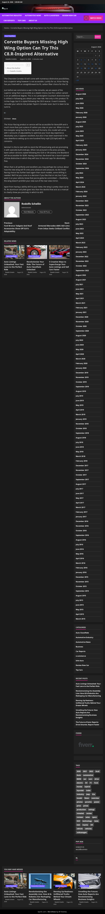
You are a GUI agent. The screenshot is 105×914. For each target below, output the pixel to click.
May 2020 (79, 349)
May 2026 (79, 108)
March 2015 (80, 619)
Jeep (88, 794)
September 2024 (82, 168)
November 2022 (82, 261)
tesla (96, 821)
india (88, 790)
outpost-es (80, 847)
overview (95, 798)
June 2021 (80, 289)
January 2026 (81, 117)
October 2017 (81, 475)
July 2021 (79, 284)
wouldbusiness (81, 849)
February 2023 (81, 247)
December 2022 (82, 256)
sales (88, 817)
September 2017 (82, 479)
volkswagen (82, 832)
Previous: (18, 227)
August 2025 (81, 122)
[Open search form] (81, 18)
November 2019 (82, 377)
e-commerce (81, 656)
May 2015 (79, 609)
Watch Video (95, 18)
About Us (33, 20)
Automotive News (33, 15)
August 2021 (81, 280)
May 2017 (79, 498)
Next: (54, 226)
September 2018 (82, 433)
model (79, 798)
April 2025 (80, 140)
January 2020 (81, 368)
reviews (80, 817)
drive (97, 779)
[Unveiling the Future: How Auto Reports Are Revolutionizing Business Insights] (89, 881)
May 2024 (79, 177)
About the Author (13, 68)
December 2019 (82, 373)
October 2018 (81, 428)
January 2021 (81, 312)
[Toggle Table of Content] (27, 65)
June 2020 (80, 345)
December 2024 (82, 154)
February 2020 (81, 363)
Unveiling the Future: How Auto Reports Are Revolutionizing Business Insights (88, 895)
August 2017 (81, 484)
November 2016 (82, 526)
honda (79, 787)
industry (80, 794)
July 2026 (79, 99)
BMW (79, 779)
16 (99, 64)
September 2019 (82, 386)
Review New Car (69, 15)
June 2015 (80, 605)
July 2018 (79, 442)
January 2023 (81, 252)
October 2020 (81, 326)
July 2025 (79, 126)
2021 (85, 771)
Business (79, 647)
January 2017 (81, 517)
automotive (88, 775)
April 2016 (80, 558)
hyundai (80, 790)
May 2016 (79, 554)
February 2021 (81, 308)
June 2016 (80, 549)
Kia (93, 794)
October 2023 (81, 210)
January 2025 (81, 150)
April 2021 (80, 298)
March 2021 (80, 303)
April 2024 (80, 182)
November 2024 (82, 159)
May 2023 (79, 233)
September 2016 (82, 535)
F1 (91, 783)
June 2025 (80, 131)
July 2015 (79, 600)
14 (92, 64)
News (86, 798)
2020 (78, 771)
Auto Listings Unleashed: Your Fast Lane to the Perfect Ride (14, 265)
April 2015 (80, 614)
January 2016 (81, 572)
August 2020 (81, 335)
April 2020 (80, 354)
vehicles (88, 829)
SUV (78, 821)
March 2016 (80, 563)
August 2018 (81, 438)
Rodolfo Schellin (11, 59)
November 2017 (82, 470)
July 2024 (79, 173)
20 (89, 68)
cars (90, 779)
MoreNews (52, 912)
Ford (96, 783)
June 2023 (80, 229)
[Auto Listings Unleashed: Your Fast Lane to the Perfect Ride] (14, 252)
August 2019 (81, 391)
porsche (88, 802)
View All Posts (44, 212)
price (79, 806)
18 (81, 68)
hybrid (87, 787)
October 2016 (81, 530)
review (89, 813)
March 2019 (80, 414)
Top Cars (22, 20)
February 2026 (81, 112)
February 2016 (81, 568)
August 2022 (81, 275)
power (96, 802)
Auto (79, 775)
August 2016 (81, 540)
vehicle (80, 829)
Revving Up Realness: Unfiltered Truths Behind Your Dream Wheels (88, 703)
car (85, 779)
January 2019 (81, 419)
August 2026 (81, 94)
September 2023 (82, 215)
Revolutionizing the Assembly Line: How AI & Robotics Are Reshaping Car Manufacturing (88, 693)
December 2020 (82, 317)
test (78, 825)
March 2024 (80, 187)
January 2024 (81, 196)
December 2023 (82, 201)
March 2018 (80, 456)
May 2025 (79, 136)
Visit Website (29, 212)
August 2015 (81, 595)
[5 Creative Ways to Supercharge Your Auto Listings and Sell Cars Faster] (59, 252)
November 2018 (82, 424)
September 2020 (82, 331)
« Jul (77, 80)
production (81, 809)
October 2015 (81, 586)
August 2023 (81, 219)
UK (92, 825)
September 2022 (82, 270)
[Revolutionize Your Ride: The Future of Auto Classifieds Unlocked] (37, 252)
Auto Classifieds (51, 15)
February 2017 (81, 512)
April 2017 (80, 503)
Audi (97, 771)
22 (96, 68)
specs (94, 817)
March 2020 (80, 359)
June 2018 (80, 447)
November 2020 (82, 321)
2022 (91, 771)
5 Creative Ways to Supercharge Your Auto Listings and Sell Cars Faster (59, 265)
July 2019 (79, 396)
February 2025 (81, 145)
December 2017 (82, 465)
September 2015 (82, 591)
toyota (85, 825)
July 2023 (79, 224)
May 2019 (79, 405)
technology (87, 821)
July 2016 (79, 544)
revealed (80, 813)
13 (89, 64)
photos (80, 802)
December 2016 (82, 521)
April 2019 (80, 410)
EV (86, 783)
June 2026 (80, 103)
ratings (91, 809)
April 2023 (80, 238)
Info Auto (80, 660)
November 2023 (82, 205)
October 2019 (81, 382)
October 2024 (81, 164)
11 (81, 64)
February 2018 (81, 461)
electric (80, 783)
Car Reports (9, 20)
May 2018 (79, 451)
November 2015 (82, 582)
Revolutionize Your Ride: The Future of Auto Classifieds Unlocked (35, 265)
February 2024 (81, 191)
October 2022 (81, 266)
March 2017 (80, 507)
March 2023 (80, 243)
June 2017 (80, 493)
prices (85, 806)
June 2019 (80, 400)
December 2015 (82, 577)
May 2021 (79, 294)
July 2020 (79, 340)
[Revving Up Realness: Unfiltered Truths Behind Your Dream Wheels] (65, 881)
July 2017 (79, 489)
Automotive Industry (12, 15)
